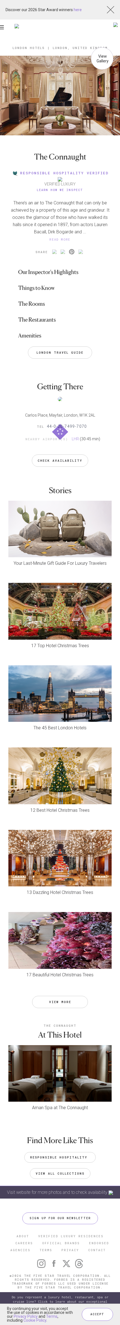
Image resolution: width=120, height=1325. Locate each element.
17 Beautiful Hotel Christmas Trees (60, 974)
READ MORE (60, 239)
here (78, 10)
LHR (75, 439)
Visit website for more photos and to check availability (58, 1192)
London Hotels (29, 48)
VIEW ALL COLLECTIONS (60, 1173)
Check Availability (60, 460)
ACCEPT (97, 1314)
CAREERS (24, 1243)
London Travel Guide (60, 352)
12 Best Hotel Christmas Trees (60, 810)
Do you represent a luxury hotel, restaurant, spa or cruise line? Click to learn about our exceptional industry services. (60, 1301)
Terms (51, 1316)
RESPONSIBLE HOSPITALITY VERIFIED (64, 172)
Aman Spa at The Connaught (60, 1107)
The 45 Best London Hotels (60, 727)
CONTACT (97, 1250)
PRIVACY (70, 1250)
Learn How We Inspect (60, 190)
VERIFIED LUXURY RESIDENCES (71, 1236)
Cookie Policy (34, 1320)
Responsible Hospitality (60, 1157)
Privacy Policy (26, 1316)
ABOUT (22, 1236)
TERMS (46, 1250)
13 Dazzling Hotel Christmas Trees (60, 892)
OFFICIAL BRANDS (61, 1243)
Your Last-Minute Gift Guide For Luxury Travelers (60, 563)
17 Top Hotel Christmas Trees (60, 645)
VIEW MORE (60, 1002)
